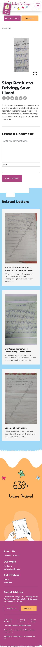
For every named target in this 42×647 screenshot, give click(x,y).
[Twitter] (25, 98)
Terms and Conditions (8, 621)
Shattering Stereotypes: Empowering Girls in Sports (18, 350)
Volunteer (8, 582)
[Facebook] (4, 98)
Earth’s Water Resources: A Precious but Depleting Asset (19, 269)
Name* (4, 165)
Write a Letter (11, 18)
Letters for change (12, 569)
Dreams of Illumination (16, 428)
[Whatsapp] (16, 98)
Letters (4, 28)
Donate (28, 18)
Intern (6, 579)
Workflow (8, 566)
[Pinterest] (21, 98)
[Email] (12, 98)
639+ (21, 486)
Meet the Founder (11, 556)
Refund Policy (33, 621)
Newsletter (11, 608)
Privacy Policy (22, 621)
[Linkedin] (8, 98)
